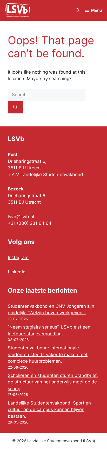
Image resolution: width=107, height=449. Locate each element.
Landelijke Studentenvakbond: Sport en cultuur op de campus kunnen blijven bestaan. (49, 409)
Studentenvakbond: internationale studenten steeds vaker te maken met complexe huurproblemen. (48, 354)
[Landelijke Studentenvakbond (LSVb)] (17, 10)
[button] (77, 10)
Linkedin (16, 271)
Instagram (18, 257)
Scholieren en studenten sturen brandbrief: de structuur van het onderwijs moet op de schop (53, 382)
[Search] (15, 107)
